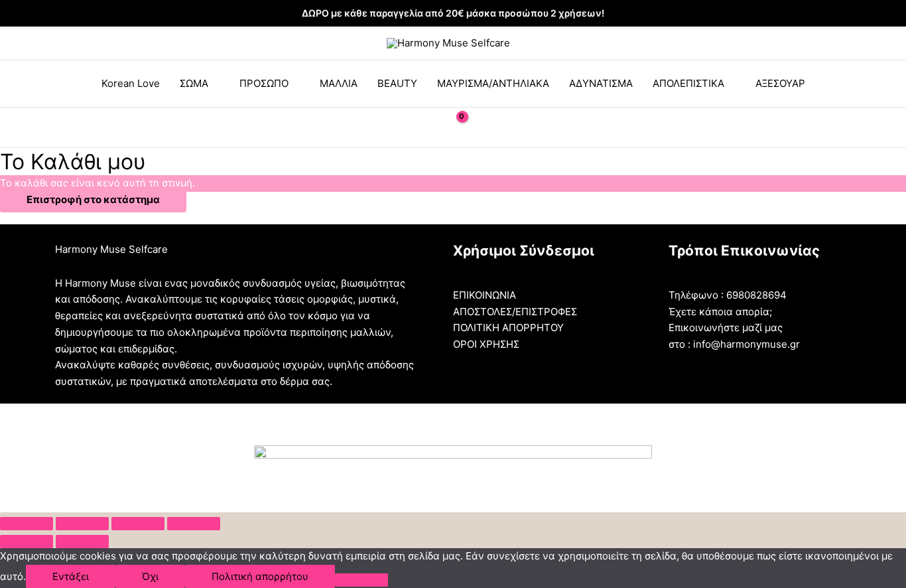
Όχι (150, 576)
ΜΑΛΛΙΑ (338, 83)
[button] (421, 127)
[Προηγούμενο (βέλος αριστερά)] (26, 541)
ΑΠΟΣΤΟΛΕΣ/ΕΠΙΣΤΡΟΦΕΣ (515, 311)
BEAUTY (397, 83)
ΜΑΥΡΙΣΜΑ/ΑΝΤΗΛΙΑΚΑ (493, 83)
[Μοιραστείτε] (82, 523)
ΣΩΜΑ (194, 83)
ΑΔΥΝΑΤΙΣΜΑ (601, 83)
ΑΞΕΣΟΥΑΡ (780, 83)
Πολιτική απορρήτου (260, 576)
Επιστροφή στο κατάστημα (93, 199)
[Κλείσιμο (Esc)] (26, 523)
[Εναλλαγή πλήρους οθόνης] (137, 523)
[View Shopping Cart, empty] (453, 127)
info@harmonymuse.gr (746, 344)
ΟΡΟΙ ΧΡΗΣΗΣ (486, 344)
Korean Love (130, 83)
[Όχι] (361, 580)
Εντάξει (70, 576)
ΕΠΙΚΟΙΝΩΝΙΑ (484, 295)
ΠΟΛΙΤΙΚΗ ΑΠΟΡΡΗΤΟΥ (508, 327)
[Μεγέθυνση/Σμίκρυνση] (193, 523)
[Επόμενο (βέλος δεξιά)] (82, 541)
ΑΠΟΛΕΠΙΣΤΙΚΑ (688, 83)
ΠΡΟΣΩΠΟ (264, 83)
